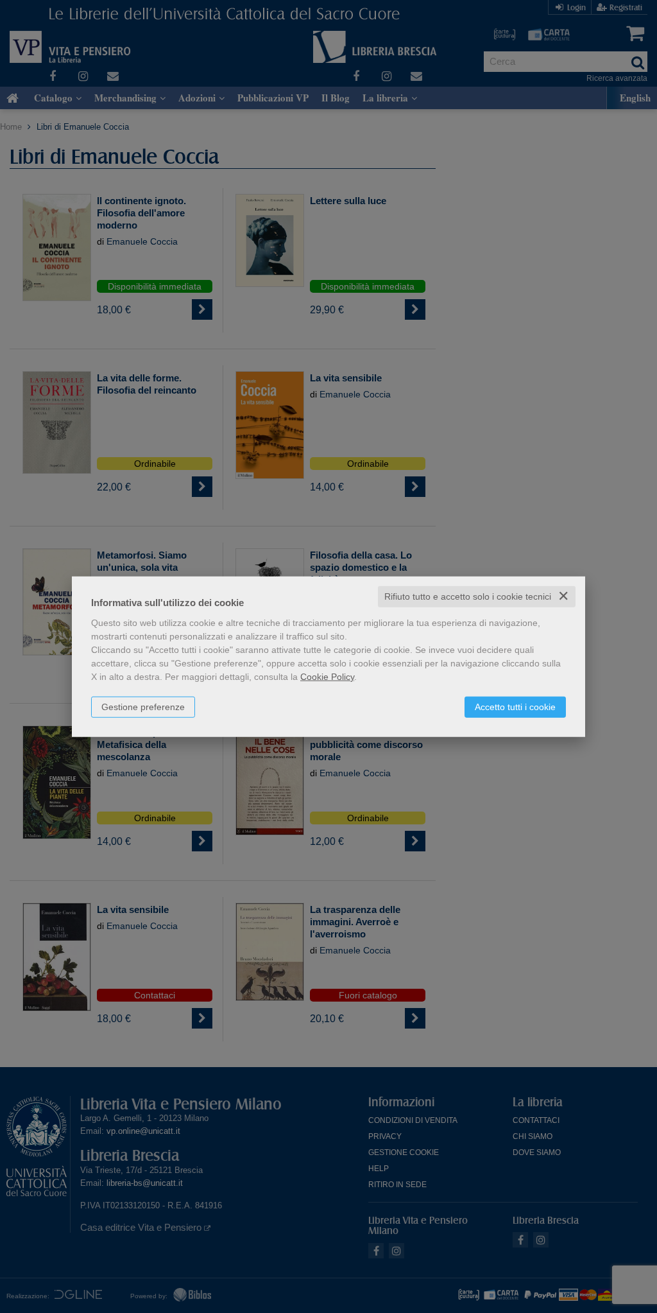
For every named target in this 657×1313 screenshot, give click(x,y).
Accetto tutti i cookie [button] (515, 707)
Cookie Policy (327, 677)
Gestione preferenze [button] (143, 707)
